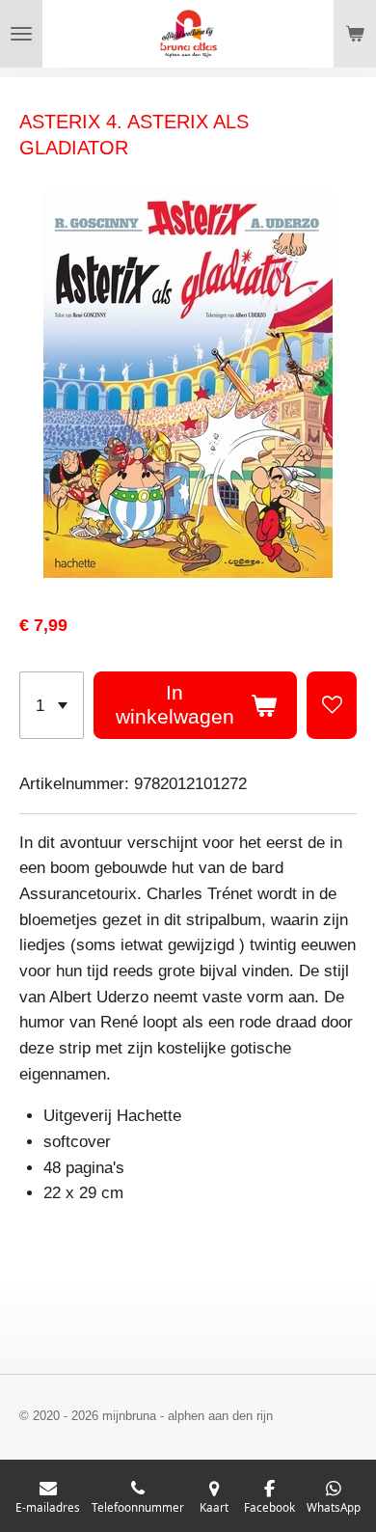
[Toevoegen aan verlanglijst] (332, 705)
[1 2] (51, 705)
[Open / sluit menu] (21, 34)
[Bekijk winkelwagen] (355, 34)
